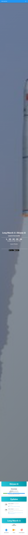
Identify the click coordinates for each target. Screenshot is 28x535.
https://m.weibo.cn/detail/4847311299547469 (14, 506)
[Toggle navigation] (26, 1)
